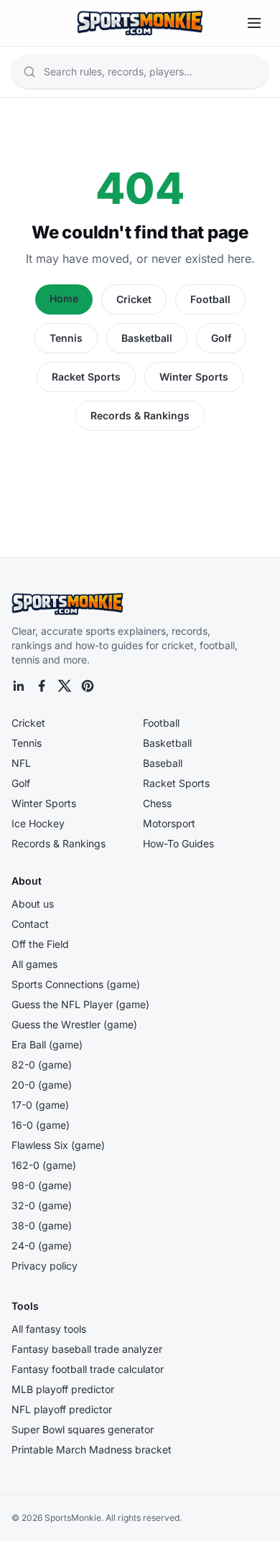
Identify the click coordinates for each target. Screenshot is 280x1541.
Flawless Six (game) (58, 1145)
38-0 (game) (41, 1225)
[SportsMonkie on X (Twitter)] (64, 686)
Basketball (146, 338)
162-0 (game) (43, 1165)
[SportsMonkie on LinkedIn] (18, 686)
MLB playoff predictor (62, 1389)
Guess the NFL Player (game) (80, 1004)
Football (210, 299)
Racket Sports (86, 377)
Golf (221, 338)
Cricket (133, 299)
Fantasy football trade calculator (87, 1369)
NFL (21, 763)
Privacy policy (44, 1266)
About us (32, 904)
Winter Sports (193, 377)
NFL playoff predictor (61, 1409)
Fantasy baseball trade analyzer (86, 1349)
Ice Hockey (38, 823)
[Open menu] (254, 23)
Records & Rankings (140, 415)
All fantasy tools (48, 1329)
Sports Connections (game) (75, 984)
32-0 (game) (41, 1205)
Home (64, 298)
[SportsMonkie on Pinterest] (87, 686)
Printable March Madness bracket (91, 1449)
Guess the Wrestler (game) (74, 1024)
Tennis (66, 338)
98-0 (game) (41, 1185)
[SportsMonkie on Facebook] (41, 686)
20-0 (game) (41, 1085)
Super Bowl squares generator (82, 1429)
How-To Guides (178, 843)
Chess (157, 803)
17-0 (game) (40, 1105)
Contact (30, 924)
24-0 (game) (41, 1245)
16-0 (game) (40, 1125)
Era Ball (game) (47, 1044)
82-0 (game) (41, 1064)
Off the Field (40, 944)
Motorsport (169, 823)
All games (34, 964)
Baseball (162, 763)
